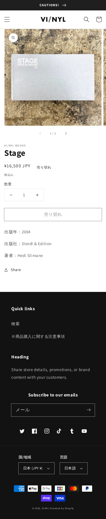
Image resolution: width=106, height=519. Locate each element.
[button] (7, 19)
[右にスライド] (65, 133)
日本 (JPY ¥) (33, 468)
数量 (8, 184)
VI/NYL (45, 508)
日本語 (70, 468)
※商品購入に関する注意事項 (38, 336)
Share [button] (16, 269)
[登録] (88, 410)
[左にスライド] (40, 133)
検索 (15, 323)
